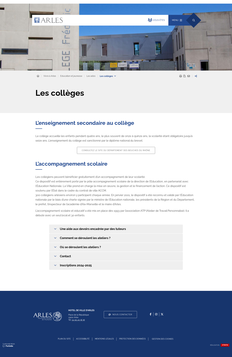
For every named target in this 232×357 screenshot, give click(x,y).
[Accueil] (38, 76)
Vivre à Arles (50, 76)
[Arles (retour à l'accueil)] (87, 20)
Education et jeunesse (71, 76)
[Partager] (196, 76)
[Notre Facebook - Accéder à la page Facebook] (150, 314)
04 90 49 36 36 (78, 320)
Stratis (225, 345)
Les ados (90, 76)
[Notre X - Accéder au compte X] (162, 314)
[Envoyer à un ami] (189, 76)
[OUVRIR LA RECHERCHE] (193, 20)
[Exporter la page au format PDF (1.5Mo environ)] (185, 76)
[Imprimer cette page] (181, 76)
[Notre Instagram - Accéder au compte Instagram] (156, 314)
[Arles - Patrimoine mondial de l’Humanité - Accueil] (47, 316)
